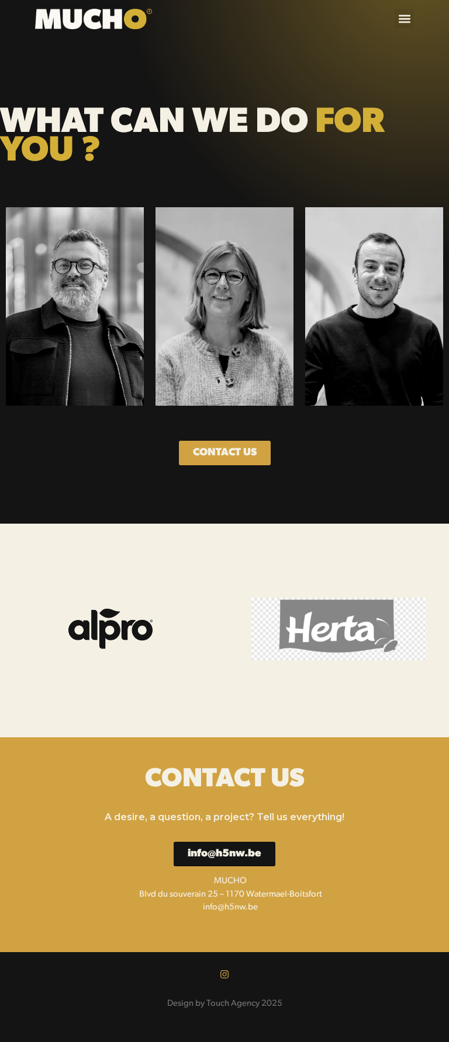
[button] (404, 18)
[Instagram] (224, 974)
